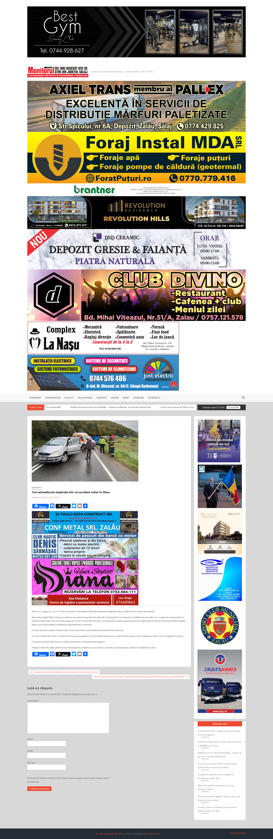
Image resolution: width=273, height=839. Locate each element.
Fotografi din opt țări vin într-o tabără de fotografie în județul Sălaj (216, 776)
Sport (126, 397)
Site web (31, 762)
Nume (30, 739)
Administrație (52, 397)
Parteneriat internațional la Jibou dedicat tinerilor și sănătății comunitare (220, 744)
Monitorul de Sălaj (39, 497)
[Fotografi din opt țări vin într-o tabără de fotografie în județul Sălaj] (182, 407)
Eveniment (35, 397)
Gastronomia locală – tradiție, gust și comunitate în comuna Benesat (219, 733)
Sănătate (102, 397)
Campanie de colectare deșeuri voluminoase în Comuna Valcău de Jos (65, 672)
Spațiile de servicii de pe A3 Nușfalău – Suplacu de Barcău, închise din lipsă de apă (220, 755)
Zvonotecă (154, 397)
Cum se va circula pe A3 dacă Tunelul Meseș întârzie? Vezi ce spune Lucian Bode (137, 407)
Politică (69, 397)
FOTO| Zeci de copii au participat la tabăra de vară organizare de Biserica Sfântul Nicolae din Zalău (139, 677)
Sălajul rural (85, 397)
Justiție (115, 397)
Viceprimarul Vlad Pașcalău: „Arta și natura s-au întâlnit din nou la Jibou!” (219, 798)
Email (30, 751)
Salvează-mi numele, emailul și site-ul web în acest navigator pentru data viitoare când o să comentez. (68, 780)
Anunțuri (138, 397)
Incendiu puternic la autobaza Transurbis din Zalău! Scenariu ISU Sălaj (217, 809)
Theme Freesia (153, 833)
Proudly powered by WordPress (110, 833)
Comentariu (33, 700)
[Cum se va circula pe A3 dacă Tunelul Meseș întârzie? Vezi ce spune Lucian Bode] (94, 407)
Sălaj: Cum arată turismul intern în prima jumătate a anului (216, 787)
